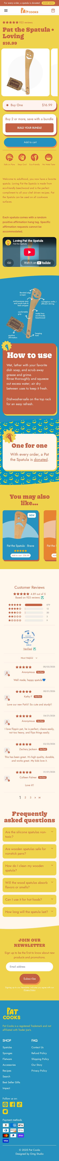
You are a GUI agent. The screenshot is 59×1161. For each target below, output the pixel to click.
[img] (23, 667)
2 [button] (25, 797)
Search (6, 1076)
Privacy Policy (29, 990)
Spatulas (7, 1047)
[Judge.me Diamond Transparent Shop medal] (28, 636)
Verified (27, 649)
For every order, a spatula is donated (29, 3)
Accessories (9, 1065)
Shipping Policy (40, 1059)
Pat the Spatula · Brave (20, 546)
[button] (11, 22)
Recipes (7, 1071)
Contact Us (37, 1047)
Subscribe (29, 979)
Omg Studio (37, 1154)
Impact (6, 1088)
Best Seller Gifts (11, 1082)
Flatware (7, 1059)
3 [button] (30, 797)
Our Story (36, 1065)
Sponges (7, 1053)
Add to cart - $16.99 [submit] (20, 555)
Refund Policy (39, 1053)
